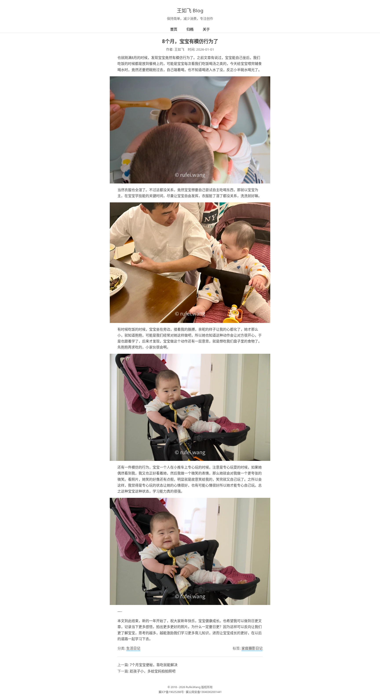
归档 (190, 29)
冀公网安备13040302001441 (204, 692)
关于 (206, 29)
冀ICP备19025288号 (171, 692)
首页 (173, 29)
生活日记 (133, 648)
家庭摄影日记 (252, 648)
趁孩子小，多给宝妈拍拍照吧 (152, 671)
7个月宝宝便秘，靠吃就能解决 (153, 664)
